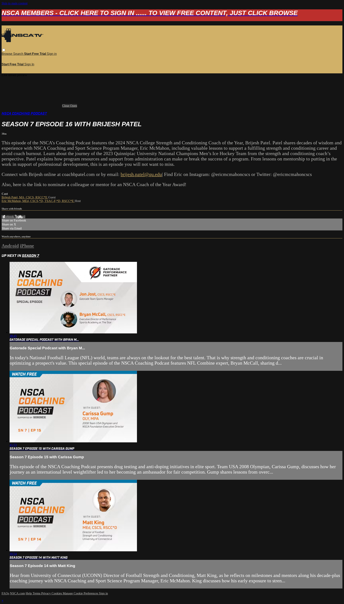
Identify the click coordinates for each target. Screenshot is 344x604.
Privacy (46, 593)
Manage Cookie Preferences (81, 593)
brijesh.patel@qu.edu (141, 174)
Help (29, 593)
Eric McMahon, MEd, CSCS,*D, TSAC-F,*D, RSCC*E (38, 201)
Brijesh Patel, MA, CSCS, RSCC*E (25, 197)
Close (66, 105)
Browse (7, 53)
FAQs (5, 593)
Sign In (29, 64)
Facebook (8, 216)
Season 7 (30, 255)
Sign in (52, 53)
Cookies (57, 593)
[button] (3, 50)
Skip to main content (14, 3)
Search (18, 53)
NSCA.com (17, 593)
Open (73, 105)
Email (21, 216)
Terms (37, 593)
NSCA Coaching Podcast (24, 113)
